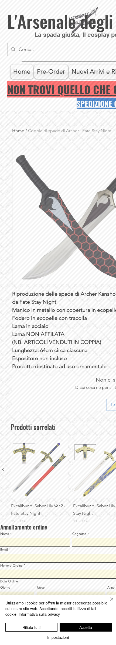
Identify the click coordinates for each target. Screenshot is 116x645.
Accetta (85, 627)
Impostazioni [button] (58, 637)
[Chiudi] (108, 602)
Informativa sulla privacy (39, 614)
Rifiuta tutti (31, 627)
